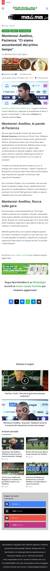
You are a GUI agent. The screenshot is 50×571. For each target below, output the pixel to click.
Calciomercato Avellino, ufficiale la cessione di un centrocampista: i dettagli (12, 454)
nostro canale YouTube (19, 255)
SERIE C (14, 31)
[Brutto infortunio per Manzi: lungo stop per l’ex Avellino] (37, 443)
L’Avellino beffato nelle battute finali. (16, 108)
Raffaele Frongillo (9, 74)
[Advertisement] (25, 334)
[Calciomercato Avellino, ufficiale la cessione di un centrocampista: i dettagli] (13, 443)
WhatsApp (39, 282)
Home (5, 26)
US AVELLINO (25, 31)
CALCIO (12, 26)
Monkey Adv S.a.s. (39, 548)
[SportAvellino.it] (25, 8)
